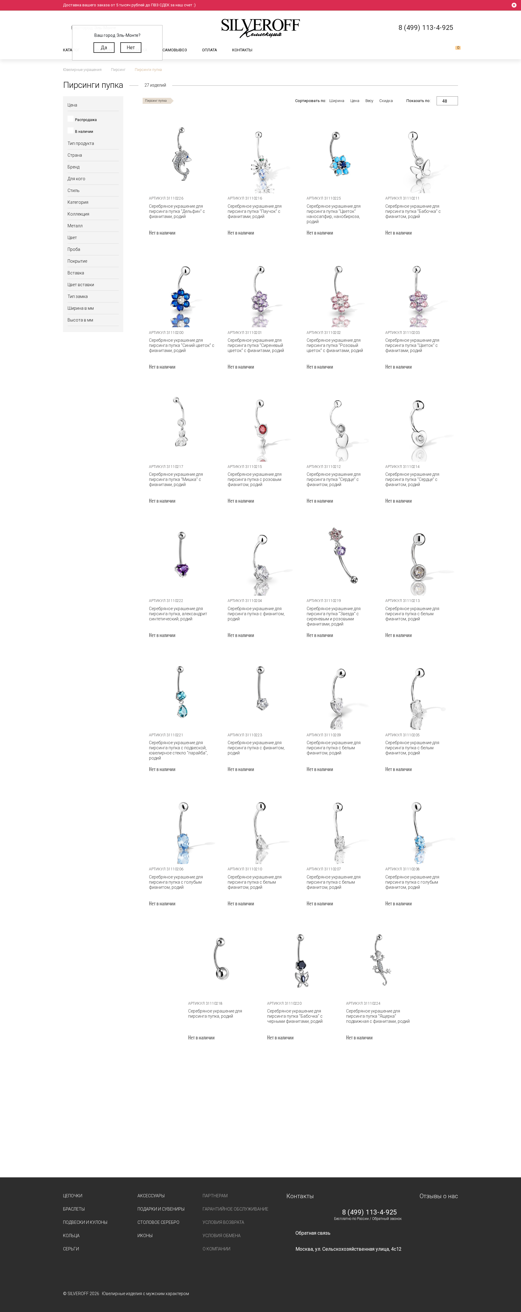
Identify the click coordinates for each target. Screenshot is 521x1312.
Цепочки (72, 1195)
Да (104, 47)
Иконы (145, 1235)
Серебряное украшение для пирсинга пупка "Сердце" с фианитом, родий (334, 479)
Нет (131, 47)
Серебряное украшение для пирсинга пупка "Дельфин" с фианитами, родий (177, 211)
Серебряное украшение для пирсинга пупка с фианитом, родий (256, 613)
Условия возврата (223, 1222)
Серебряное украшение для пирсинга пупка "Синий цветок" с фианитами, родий (181, 345)
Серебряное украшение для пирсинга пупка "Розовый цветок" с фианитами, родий (335, 345)
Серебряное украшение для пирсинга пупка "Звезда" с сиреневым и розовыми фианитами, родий (334, 616)
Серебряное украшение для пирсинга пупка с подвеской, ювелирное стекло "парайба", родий (178, 750)
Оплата (209, 50)
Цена (354, 100)
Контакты (242, 50)
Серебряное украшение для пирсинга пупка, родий (215, 1014)
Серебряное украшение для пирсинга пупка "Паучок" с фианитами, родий (255, 211)
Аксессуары (151, 1195)
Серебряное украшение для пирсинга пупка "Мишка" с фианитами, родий (176, 479)
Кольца (71, 1235)
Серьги (71, 1248)
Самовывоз (175, 50)
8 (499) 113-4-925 (369, 1212)
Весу (369, 100)
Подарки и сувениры (161, 1209)
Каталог (71, 50)
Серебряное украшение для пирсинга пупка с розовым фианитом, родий (255, 479)
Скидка (386, 100)
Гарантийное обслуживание (235, 1209)
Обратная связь (312, 1233)
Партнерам (215, 1195)
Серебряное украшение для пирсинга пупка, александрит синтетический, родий (178, 613)
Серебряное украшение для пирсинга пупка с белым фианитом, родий (412, 613)
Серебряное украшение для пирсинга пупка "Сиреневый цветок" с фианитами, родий (256, 345)
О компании (216, 1248)
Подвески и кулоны (85, 1222)
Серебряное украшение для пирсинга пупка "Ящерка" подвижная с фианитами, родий (378, 1016)
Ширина (336, 100)
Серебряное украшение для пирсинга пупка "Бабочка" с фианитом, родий (413, 211)
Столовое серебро (158, 1222)
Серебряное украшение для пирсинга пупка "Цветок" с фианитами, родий (412, 345)
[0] (453, 50)
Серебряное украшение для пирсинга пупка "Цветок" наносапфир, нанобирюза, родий (334, 214)
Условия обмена (222, 1235)
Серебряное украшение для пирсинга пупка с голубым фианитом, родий (176, 882)
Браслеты (74, 1209)
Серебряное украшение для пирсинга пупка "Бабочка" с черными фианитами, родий (295, 1016)
